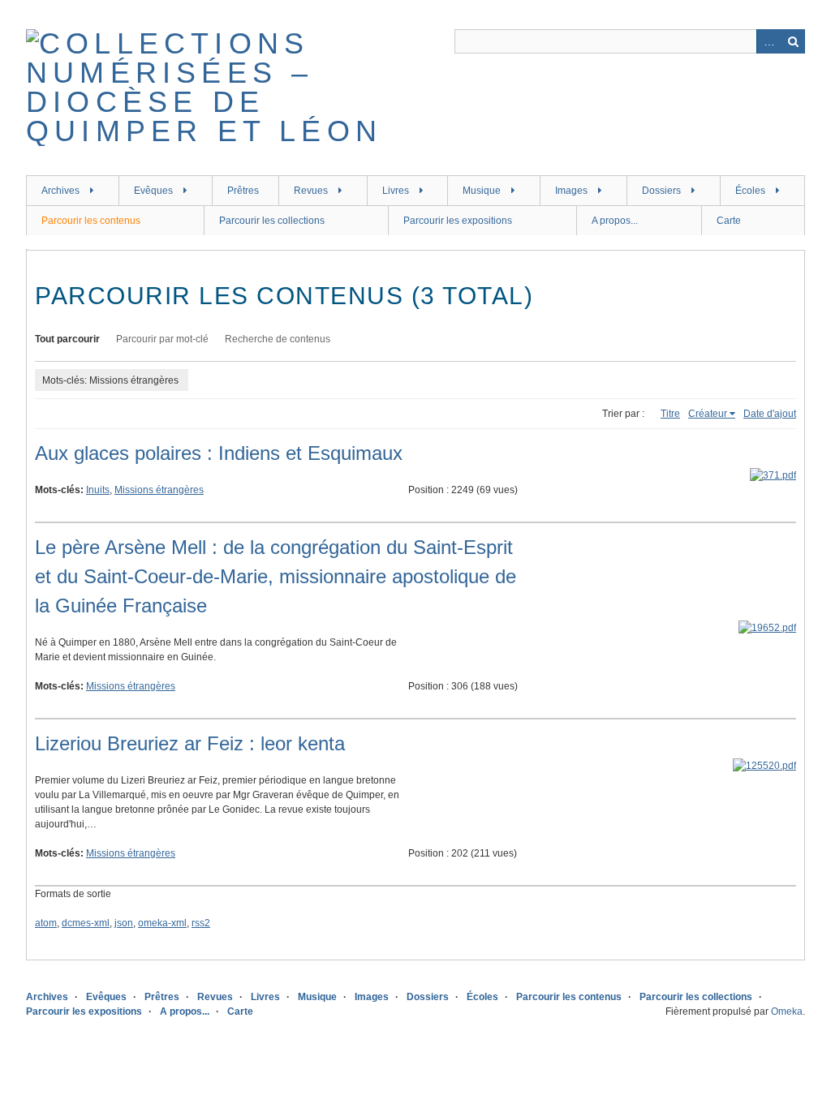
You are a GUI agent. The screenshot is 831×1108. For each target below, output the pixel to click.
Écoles (750, 190)
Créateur (707, 413)
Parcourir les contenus (90, 220)
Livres (395, 190)
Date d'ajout (769, 413)
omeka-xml (162, 923)
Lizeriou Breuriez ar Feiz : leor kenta (190, 743)
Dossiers (661, 190)
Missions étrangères (159, 490)
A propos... (615, 220)
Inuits (98, 490)
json (123, 923)
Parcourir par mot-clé (162, 339)
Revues (311, 190)
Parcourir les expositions (457, 220)
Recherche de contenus (277, 339)
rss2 (201, 923)
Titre (670, 413)
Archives (60, 190)
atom (46, 923)
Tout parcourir (67, 339)
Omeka (787, 1011)
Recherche (793, 41)
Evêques (153, 190)
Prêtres (243, 190)
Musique (482, 190)
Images (571, 190)
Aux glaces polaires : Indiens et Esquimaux (219, 453)
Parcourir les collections (272, 220)
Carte (729, 220)
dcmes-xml (86, 923)
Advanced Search (768, 41)
